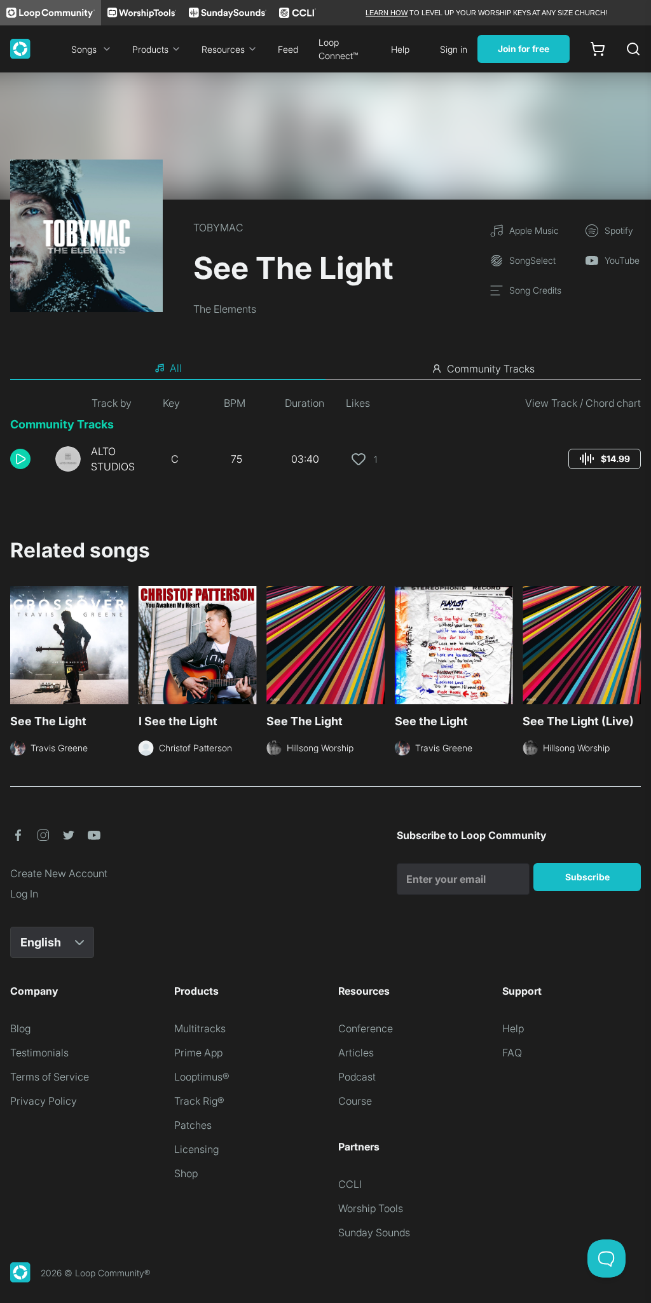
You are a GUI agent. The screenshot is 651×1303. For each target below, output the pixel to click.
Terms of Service (49, 1076)
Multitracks (200, 1028)
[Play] (20, 459)
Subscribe (587, 876)
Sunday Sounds (374, 1232)
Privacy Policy (43, 1101)
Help (400, 49)
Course (355, 1101)
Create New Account (58, 873)
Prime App (198, 1052)
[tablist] (325, 368)
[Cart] (597, 49)
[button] (27, 459)
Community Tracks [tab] (491, 368)
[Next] (633, 649)
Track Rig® (199, 1101)
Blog (20, 1028)
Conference (365, 1028)
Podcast (357, 1076)
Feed (288, 49)
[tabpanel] (325, 439)
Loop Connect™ (338, 49)
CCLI (350, 1184)
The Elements (224, 309)
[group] (604, 459)
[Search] (633, 49)
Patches (193, 1125)
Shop (186, 1173)
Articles (356, 1052)
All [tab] (176, 368)
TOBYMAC (218, 227)
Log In (24, 893)
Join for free (523, 48)
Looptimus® (202, 1076)
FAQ (512, 1052)
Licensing (196, 1149)
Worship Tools (370, 1208)
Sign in (453, 49)
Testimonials (39, 1052)
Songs (84, 49)
